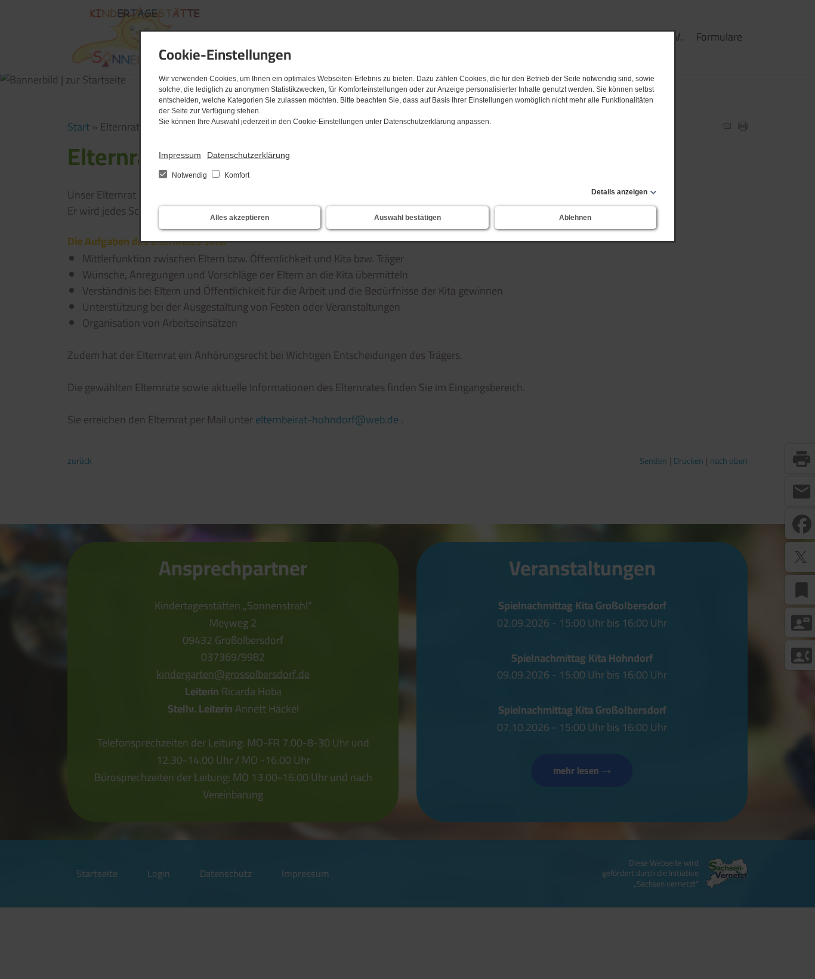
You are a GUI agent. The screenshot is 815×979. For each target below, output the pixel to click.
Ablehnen (575, 217)
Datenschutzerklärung (248, 155)
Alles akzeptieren (239, 217)
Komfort (236, 175)
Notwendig (189, 175)
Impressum (180, 155)
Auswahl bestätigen (407, 217)
